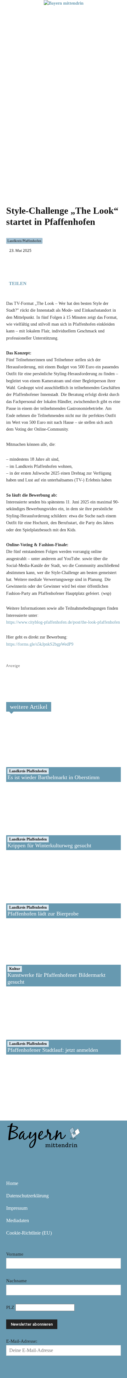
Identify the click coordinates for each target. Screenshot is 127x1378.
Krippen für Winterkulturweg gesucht (49, 845)
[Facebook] (35, 282)
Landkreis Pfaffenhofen (24, 241)
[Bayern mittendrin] (43, 1134)
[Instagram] (31, 1157)
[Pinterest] (49, 1157)
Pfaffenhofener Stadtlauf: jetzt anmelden (52, 1050)
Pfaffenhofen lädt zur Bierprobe (43, 914)
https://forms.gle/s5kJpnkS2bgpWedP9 (39, 644)
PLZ (10, 1307)
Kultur (14, 969)
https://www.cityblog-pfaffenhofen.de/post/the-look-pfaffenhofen (63, 622)
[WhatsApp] (49, 282)
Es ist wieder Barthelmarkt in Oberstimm (53, 777)
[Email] (63, 282)
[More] (78, 282)
